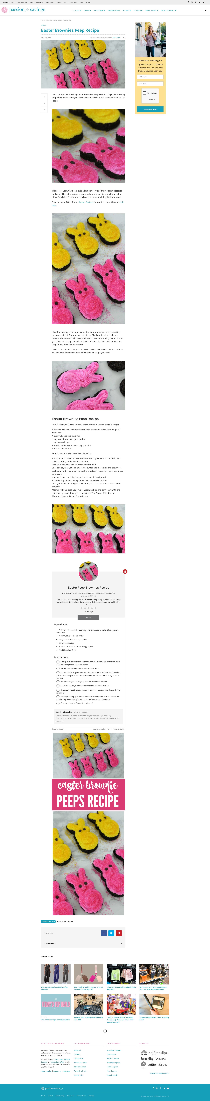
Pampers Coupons (113, 1063)
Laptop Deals (78, 1058)
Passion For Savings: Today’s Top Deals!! (55, 1020)
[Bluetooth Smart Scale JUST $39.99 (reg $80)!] (154, 1004)
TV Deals (77, 1054)
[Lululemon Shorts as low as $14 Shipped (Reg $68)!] (121, 974)
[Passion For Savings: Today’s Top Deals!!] (56, 1004)
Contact (50, 1096)
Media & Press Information (159, 1073)
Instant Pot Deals (80, 1063)
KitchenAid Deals (80, 1067)
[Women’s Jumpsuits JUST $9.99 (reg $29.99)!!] (56, 974)
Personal (44, 1017)
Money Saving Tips (57, 1062)
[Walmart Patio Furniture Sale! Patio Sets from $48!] (88, 1004)
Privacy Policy (81, 1096)
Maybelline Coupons (114, 1050)
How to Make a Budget (36, 2)
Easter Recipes (86, 202)
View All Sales (78, 1075)
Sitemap (91, 1096)
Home (43, 20)
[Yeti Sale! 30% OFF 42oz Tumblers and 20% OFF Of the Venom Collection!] (154, 974)
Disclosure (70, 1096)
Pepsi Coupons (112, 1071)
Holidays (49, 20)
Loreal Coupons (112, 1067)
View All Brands (112, 1075)
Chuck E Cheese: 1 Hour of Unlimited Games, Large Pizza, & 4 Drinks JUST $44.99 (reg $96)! (120, 1020)
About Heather (46, 1071)
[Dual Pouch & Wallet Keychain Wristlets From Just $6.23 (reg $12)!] (88, 974)
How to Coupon (49, 2)
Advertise (66, 1071)
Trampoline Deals (80, 1071)
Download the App (8, 2)
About (43, 1096)
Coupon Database (85, 2)
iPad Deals (77, 1050)
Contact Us (57, 1071)
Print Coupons (73, 2)
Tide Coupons (111, 1054)
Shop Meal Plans (22, 2)
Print (88, 617)
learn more (116, 38)
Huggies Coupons (113, 1058)
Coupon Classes (61, 2)
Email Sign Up (60, 1096)
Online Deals (58, 1060)
